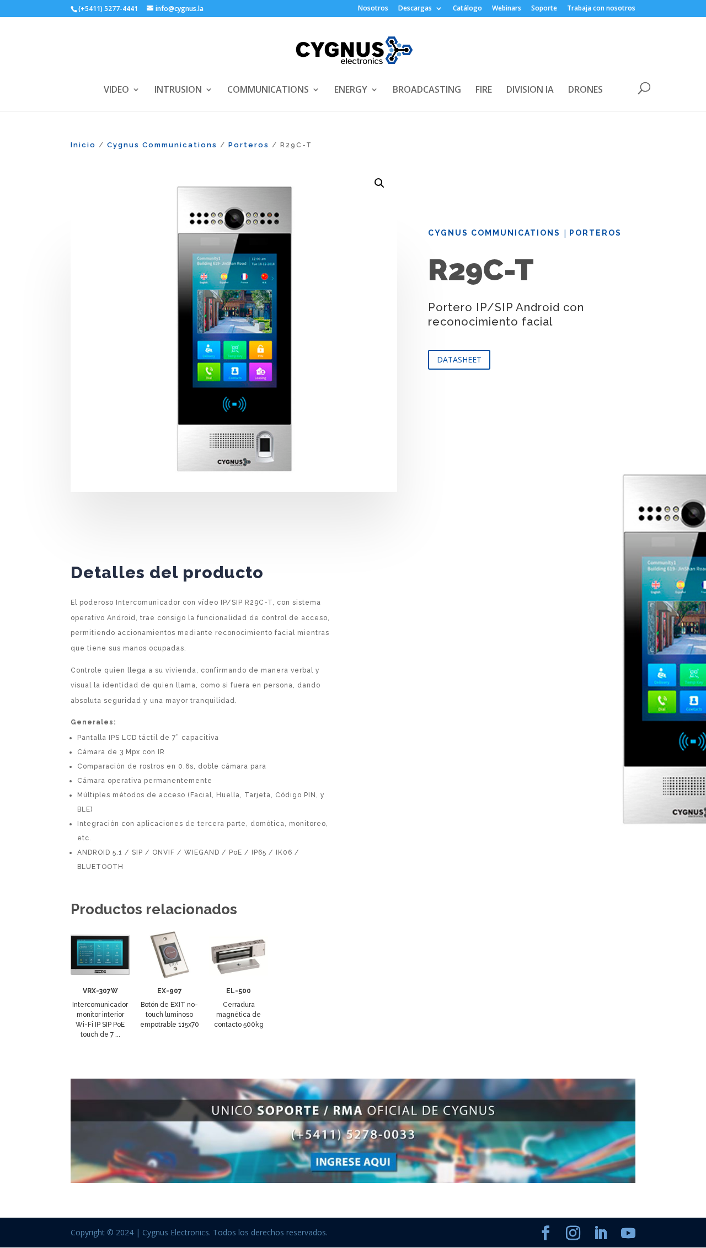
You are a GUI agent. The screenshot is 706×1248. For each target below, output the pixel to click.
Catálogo (467, 9)
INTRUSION (178, 90)
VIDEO (116, 90)
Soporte (544, 9)
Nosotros (373, 9)
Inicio (83, 145)
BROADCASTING (427, 90)
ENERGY (350, 90)
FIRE (483, 90)
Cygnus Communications (162, 145)
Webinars (506, 9)
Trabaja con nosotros (601, 9)
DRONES (585, 90)
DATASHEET (459, 359)
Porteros (248, 145)
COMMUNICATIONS (268, 90)
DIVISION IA (530, 90)
